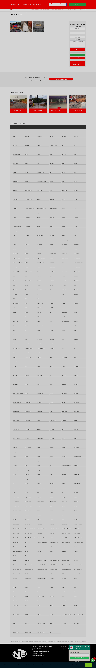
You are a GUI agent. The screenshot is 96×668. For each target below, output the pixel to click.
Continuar (89, 665)
